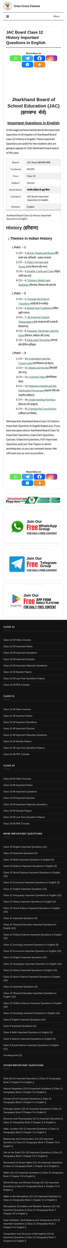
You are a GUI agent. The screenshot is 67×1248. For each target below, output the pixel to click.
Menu (56, 16)
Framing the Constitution (42, 408)
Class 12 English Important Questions (22, 957)
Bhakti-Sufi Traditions (39, 308)
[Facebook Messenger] (27, 64)
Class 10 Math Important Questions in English (26, 859)
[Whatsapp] (15, 58)
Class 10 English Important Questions (22, 846)
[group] (33, 228)
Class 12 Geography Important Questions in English (30, 964)
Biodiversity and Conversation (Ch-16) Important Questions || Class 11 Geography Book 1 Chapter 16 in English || (31, 1142)
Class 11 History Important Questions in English (27, 901)
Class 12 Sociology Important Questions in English (29, 1013)
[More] (39, 64)
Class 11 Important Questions (18, 918)
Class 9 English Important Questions (22, 1019)
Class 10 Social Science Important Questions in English (31, 872)
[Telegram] (27, 58)
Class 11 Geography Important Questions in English (30, 895)
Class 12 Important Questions (18, 986)
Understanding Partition (41, 399)
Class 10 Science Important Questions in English (28, 866)
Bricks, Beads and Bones (40, 252)
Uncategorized (10, 1055)
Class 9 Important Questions (18, 1026)
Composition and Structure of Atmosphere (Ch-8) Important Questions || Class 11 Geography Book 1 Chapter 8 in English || (29, 1237)
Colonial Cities (36, 376)
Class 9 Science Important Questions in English (27, 1038)
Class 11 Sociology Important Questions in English (29, 944)
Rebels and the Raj (38, 367)
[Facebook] (39, 58)
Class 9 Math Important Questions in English (26, 1032)
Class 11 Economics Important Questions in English (29, 882)
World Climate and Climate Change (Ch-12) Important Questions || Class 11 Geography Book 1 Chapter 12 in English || (31, 1186)
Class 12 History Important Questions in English (27, 970)
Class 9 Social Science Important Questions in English (31, 1045)
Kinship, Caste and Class (40, 271)
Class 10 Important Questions (18, 853)
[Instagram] (51, 58)
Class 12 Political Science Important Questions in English (32, 1003)
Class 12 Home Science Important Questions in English (31, 976)
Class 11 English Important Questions (22, 889)
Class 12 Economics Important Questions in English (29, 951)
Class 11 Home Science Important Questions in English (31, 908)
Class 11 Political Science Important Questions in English (32, 934)
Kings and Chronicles (38, 339)
